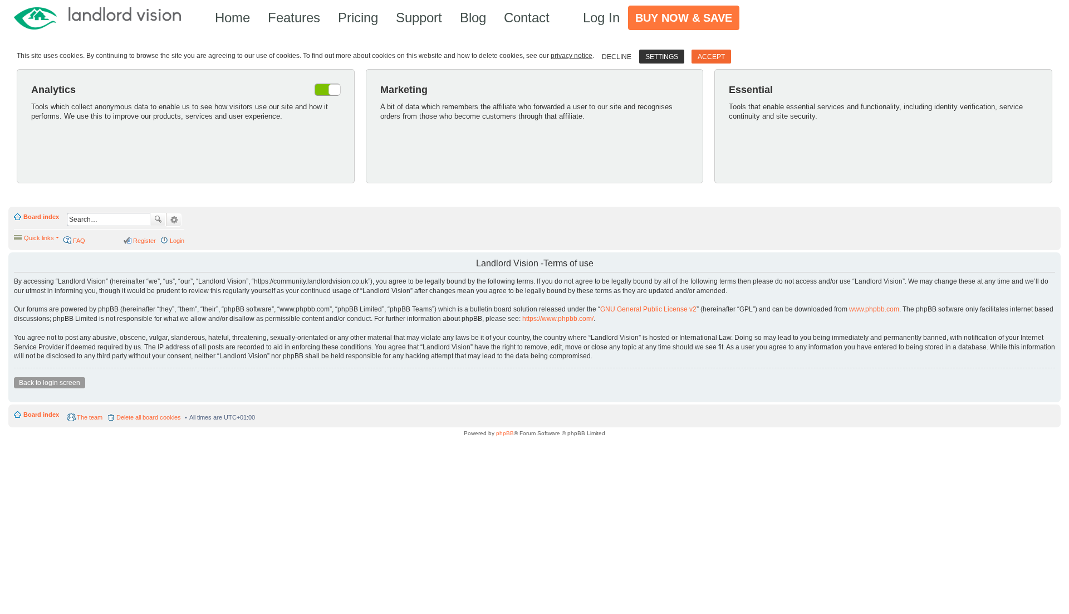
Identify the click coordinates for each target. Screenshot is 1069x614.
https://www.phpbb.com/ (558, 319)
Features (294, 17)
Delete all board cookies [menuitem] (148, 417)
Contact (527, 17)
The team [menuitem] (89, 417)
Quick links (39, 238)
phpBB (505, 433)
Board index (41, 216)
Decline (616, 57)
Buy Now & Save (683, 18)
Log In (601, 17)
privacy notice (571, 56)
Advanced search (174, 220)
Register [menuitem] (144, 240)
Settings (661, 57)
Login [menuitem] (177, 240)
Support (419, 17)
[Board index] (102, 17)
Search (158, 219)
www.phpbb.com (874, 309)
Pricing (358, 17)
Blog (473, 17)
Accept (711, 57)
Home (232, 17)
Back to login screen (49, 383)
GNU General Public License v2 (648, 309)
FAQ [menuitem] (79, 240)
